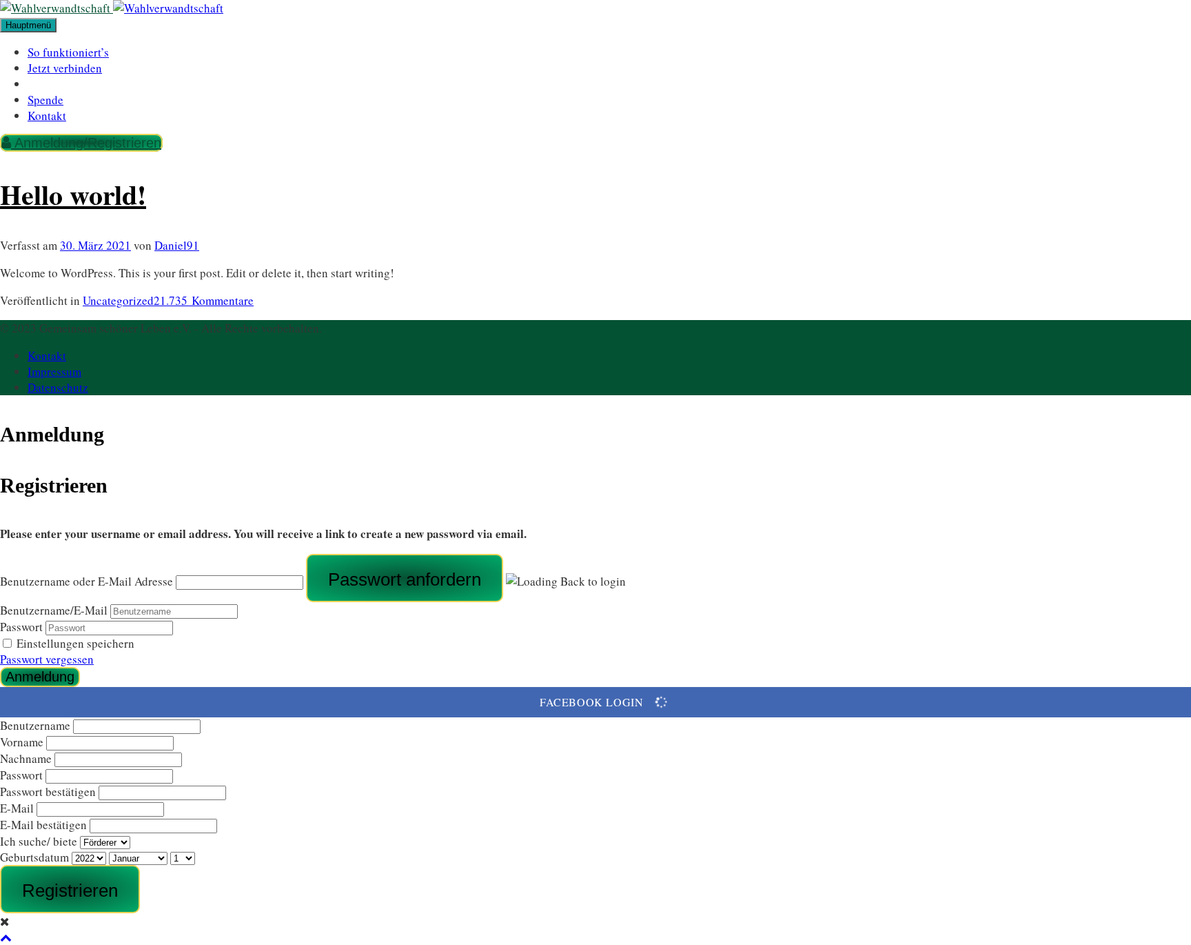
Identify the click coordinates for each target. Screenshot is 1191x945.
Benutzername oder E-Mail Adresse (86, 581)
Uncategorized (118, 300)
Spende (45, 100)
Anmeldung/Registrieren (86, 142)
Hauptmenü (28, 25)
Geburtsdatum (36, 857)
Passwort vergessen (47, 659)
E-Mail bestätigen (43, 825)
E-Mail (17, 808)
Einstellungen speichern (75, 643)
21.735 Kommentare (204, 300)
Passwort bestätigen (48, 791)
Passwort (21, 627)
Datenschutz (58, 387)
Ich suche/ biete (38, 841)
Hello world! (73, 194)
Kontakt (47, 115)
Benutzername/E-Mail (54, 610)
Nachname (26, 758)
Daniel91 (176, 245)
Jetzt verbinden (65, 68)
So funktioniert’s (68, 52)
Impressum (54, 371)
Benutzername (35, 725)
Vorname (21, 742)
